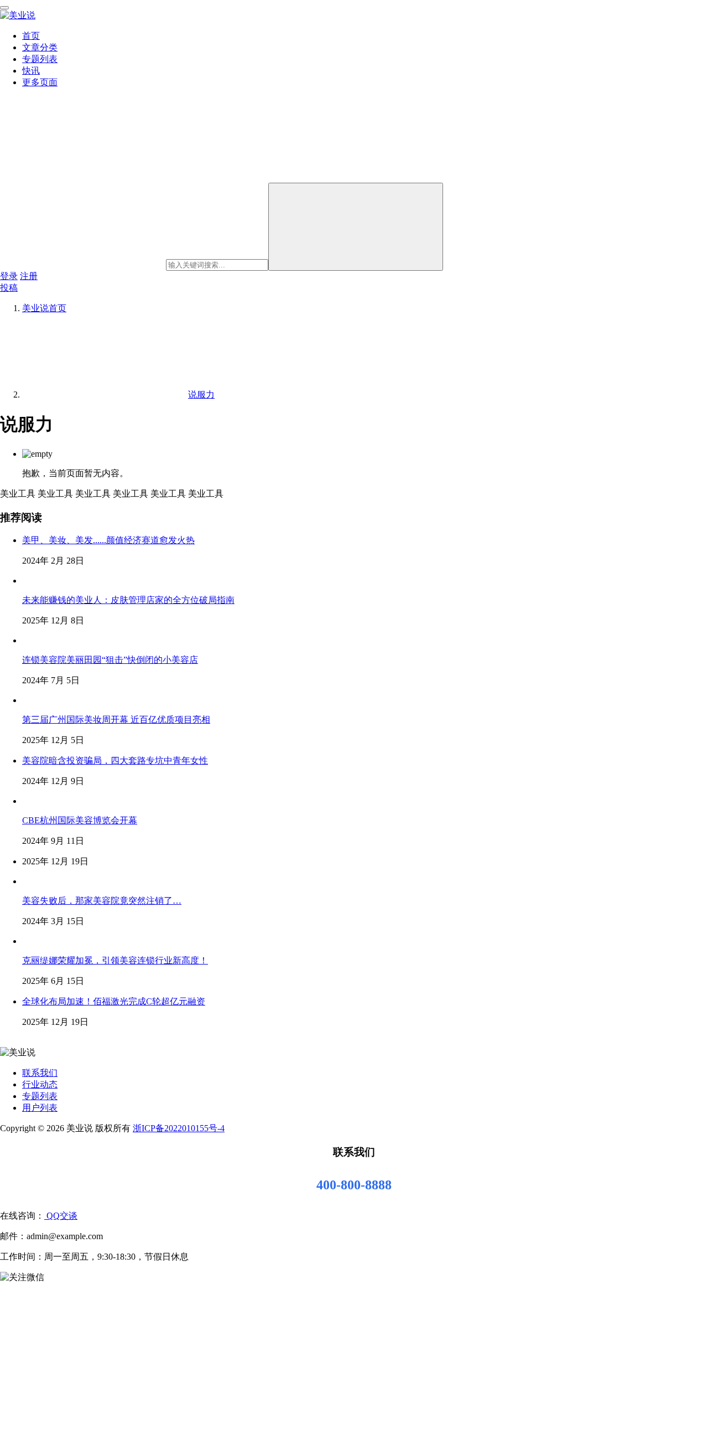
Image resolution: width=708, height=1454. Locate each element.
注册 (29, 276)
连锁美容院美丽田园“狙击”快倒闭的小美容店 (110, 659)
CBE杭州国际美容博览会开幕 (79, 820)
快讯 (31, 70)
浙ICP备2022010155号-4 (179, 1128)
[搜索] (355, 227)
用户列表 (40, 1107)
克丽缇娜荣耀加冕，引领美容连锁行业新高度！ (115, 960)
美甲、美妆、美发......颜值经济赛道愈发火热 (108, 540)
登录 (9, 276)
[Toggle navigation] (4, 7)
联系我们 (40, 1072)
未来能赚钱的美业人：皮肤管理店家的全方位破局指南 (128, 600)
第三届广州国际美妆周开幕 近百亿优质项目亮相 (116, 719)
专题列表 (40, 59)
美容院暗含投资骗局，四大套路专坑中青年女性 (115, 760)
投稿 (9, 287)
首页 (31, 35)
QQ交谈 (60, 1215)
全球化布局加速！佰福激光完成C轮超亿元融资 (113, 1001)
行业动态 (40, 1084)
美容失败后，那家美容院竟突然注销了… (101, 900)
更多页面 (40, 82)
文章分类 (40, 47)
